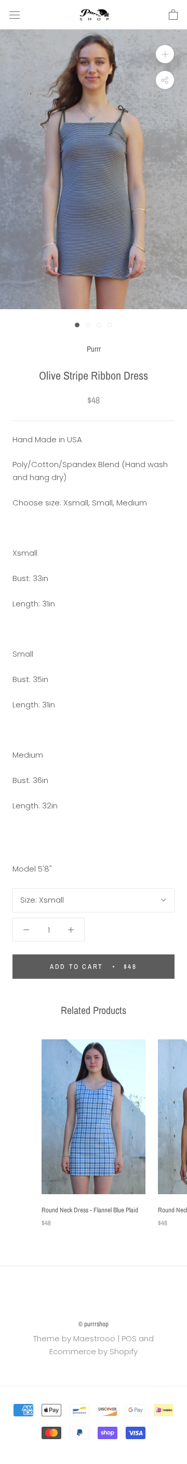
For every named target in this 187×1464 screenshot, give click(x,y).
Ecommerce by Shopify (93, 1351)
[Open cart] (173, 15)
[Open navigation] (14, 15)
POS (129, 1338)
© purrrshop (93, 1324)
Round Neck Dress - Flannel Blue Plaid (90, 1210)
